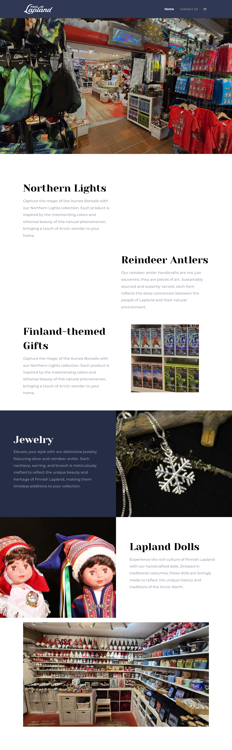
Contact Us (189, 9)
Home (169, 9)
